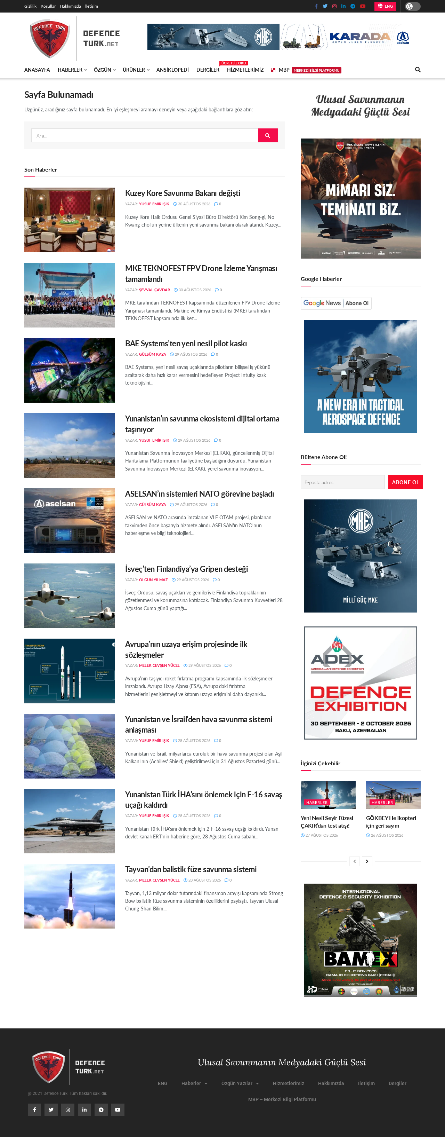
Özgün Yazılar (236, 1083)
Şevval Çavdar (154, 289)
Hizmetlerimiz (245, 69)
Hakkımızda (70, 6)
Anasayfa (37, 69)
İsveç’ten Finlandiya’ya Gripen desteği (186, 568)
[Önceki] (354, 861)
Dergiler (207, 68)
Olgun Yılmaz (153, 579)
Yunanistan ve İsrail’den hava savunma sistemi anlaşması (198, 724)
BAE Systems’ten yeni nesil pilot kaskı (186, 343)
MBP (309, 69)
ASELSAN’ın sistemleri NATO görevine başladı (199, 493)
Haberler (70, 69)
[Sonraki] (367, 861)
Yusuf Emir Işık (154, 203)
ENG (388, 6)
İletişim (91, 6)
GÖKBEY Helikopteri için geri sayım (391, 821)
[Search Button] (268, 135)
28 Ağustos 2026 (193, 740)
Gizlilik (30, 6)
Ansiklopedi (172, 69)
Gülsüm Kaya (152, 354)
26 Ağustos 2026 (386, 835)
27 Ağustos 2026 (321, 835)
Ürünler (134, 69)
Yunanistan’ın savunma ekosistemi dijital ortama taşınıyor (202, 424)
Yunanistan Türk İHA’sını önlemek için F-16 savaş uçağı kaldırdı (203, 800)
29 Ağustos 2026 (190, 354)
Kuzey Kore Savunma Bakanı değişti (182, 192)
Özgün (102, 69)
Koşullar (48, 6)
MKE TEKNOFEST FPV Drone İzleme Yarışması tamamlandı (201, 273)
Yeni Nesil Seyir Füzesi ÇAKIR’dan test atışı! (327, 821)
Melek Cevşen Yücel (159, 665)
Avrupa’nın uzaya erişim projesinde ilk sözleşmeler (186, 649)
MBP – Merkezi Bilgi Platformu (282, 1099)
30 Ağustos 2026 (193, 203)
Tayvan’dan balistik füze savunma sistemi (191, 869)
